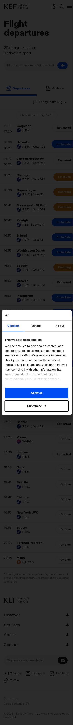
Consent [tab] (13, 325)
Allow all (36, 393)
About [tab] (60, 325)
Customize (34, 406)
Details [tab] (36, 325)
